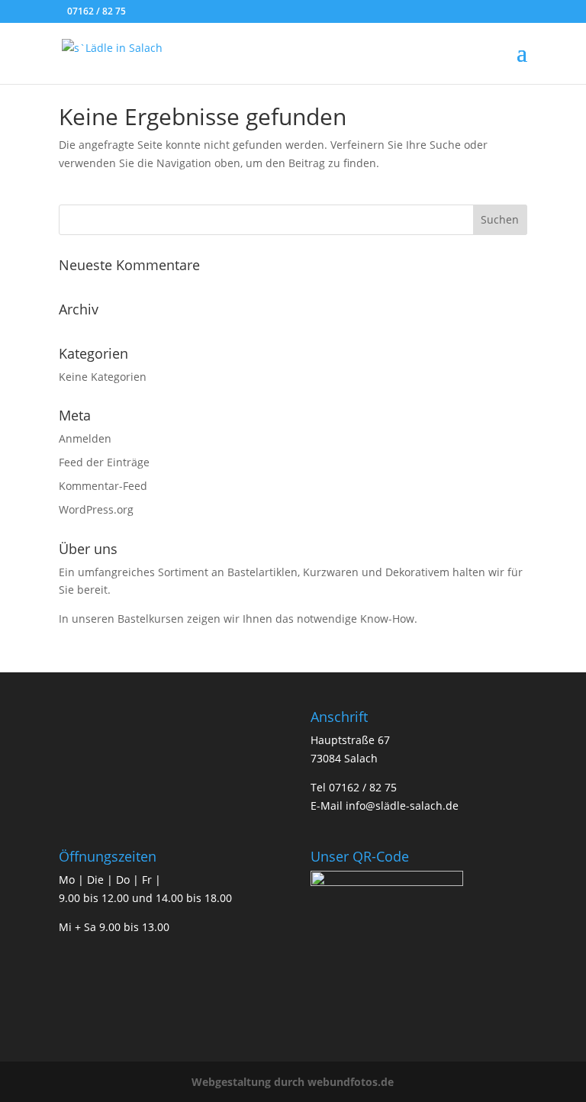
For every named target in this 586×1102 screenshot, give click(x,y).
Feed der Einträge (104, 462)
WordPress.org (96, 509)
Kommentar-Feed (103, 485)
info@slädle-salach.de (402, 805)
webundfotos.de (350, 1082)
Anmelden (85, 438)
